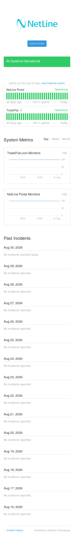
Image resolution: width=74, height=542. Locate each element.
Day (46, 139)
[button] (37, 43)
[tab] (6, 96)
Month (66, 139)
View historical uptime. (53, 83)
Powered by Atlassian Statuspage (52, 530)
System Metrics (18, 139)
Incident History (13, 530)
